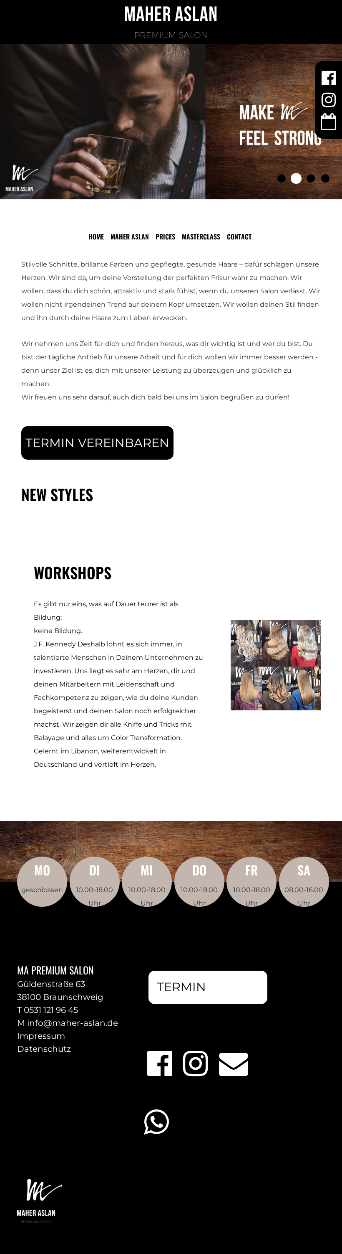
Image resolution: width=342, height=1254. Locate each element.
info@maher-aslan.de (72, 1023)
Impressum (41, 1036)
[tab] (281, 178)
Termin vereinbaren (97, 442)
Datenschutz (44, 1049)
